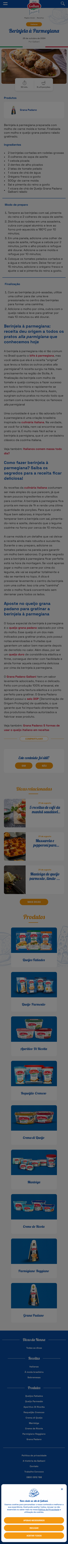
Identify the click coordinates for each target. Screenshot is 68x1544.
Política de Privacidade (48, 1509)
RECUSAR (34, 1528)
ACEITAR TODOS (34, 1535)
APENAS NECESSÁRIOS (34, 1520)
